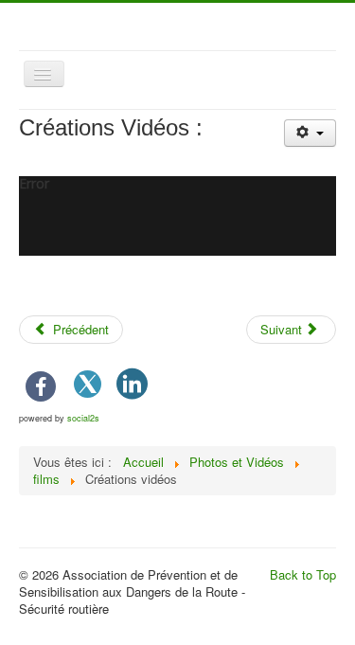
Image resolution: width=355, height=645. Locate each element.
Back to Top (303, 574)
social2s (83, 418)
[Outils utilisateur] (310, 133)
